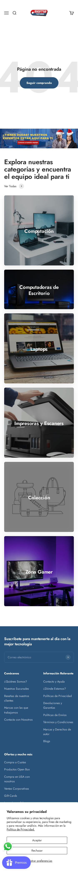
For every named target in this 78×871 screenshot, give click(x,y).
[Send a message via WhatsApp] (8, 846)
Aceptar (37, 840)
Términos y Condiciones (58, 722)
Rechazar (37, 850)
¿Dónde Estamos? (54, 689)
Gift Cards (10, 796)
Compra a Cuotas (15, 762)
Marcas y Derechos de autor (57, 731)
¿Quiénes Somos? (15, 681)
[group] (39, 138)
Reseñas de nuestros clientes (16, 698)
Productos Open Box (17, 769)
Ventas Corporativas (16, 788)
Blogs (46, 741)
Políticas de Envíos (55, 715)
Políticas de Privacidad (57, 696)
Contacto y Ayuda (54, 681)
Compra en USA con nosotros (17, 779)
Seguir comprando (39, 83)
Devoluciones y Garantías (52, 705)
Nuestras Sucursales (16, 689)
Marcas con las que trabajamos (16, 710)
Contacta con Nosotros (18, 719)
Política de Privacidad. (21, 829)
